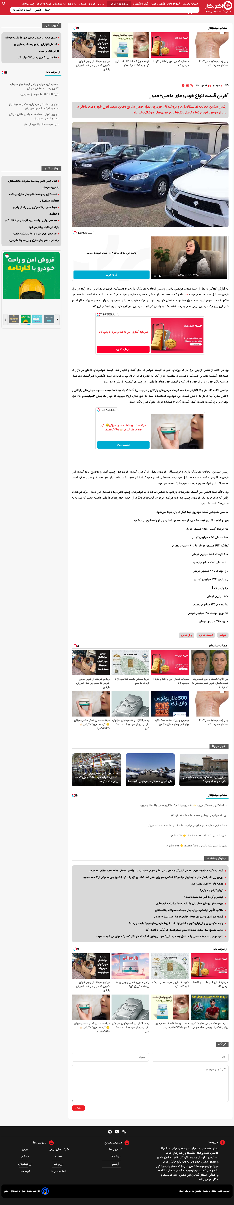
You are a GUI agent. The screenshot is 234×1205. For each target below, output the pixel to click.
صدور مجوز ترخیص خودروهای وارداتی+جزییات (31, 38)
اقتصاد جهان (158, 4)
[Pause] (154, 276)
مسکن (83, 4)
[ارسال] (187, 85)
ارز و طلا (72, 4)
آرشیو (115, 1164)
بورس (101, 4)
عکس (38, 10)
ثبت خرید (111, 275)
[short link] (191, 85)
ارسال (78, 1108)
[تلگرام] (110, 1131)
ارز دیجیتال (59, 4)
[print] (183, 85)
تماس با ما (115, 1149)
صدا (48, 10)
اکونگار (187, 1191)
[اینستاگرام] (117, 1131)
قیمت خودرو (206, 635)
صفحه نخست (190, 4)
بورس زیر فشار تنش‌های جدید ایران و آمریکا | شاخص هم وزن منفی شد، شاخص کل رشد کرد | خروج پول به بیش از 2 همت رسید (153, 877)
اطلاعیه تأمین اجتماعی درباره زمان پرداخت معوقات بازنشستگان (189, 910)
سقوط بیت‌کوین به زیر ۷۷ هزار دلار (37, 57)
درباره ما (115, 1156)
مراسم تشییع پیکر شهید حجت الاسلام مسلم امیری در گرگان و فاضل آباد (184, 930)
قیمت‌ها (25, 1171)
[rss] (124, 1131)
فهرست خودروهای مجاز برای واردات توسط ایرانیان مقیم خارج (189, 904)
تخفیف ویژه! (123, 445)
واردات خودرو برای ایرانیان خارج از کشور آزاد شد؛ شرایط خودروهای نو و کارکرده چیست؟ (176, 923)
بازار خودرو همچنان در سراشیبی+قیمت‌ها (150, 781)
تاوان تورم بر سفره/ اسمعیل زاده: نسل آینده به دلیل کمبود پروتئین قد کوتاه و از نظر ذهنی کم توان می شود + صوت (160, 937)
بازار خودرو (186, 635)
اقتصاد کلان (174, 4)
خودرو (92, 4)
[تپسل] (75, 233)
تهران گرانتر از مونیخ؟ (211, 890)
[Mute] (160, 276)
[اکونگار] (217, 7)
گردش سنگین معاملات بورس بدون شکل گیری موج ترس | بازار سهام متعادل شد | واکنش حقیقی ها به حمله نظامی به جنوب (156, 871)
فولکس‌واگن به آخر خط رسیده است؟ (203, 897)
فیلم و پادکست (22, 10)
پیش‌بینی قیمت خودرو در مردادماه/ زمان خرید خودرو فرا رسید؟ (204, 779)
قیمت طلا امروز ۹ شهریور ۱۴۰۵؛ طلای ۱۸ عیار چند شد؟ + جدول (188, 917)
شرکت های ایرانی (119, 4)
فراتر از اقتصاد (141, 4)
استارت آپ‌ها (44, 4)
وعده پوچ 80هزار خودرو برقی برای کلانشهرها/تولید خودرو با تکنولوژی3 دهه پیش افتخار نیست (96, 777)
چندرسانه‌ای (28, 4)
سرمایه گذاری (123, 349)
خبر (185, 294)
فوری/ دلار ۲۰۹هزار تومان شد (207, 884)
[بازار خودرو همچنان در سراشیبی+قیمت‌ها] (150, 769)
